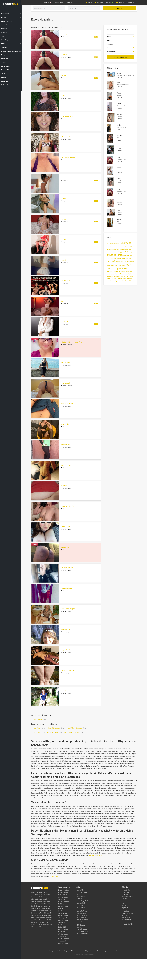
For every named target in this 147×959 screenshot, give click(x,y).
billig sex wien (118, 281)
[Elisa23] (110, 160)
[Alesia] (110, 181)
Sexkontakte (126, 890)
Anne (118, 82)
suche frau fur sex (127, 922)
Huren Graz (112, 261)
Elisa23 (64, 34)
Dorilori (60, 908)
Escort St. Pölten (81, 911)
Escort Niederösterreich (72, 732)
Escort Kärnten (81, 917)
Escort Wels (80, 905)
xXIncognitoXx (66, 588)
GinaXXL (64, 486)
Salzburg (120, 116)
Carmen (119, 93)
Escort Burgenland (82, 933)
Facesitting (110, 243)
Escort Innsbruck (81, 892)
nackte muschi (110, 265)
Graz (119, 127)
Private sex (125, 892)
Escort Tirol (36, 732)
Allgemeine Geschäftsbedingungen (96, 951)
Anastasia (65, 424)
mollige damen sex (124, 271)
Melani (119, 168)
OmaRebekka (62, 895)
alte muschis (110, 276)
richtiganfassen (67, 403)
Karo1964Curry (67, 116)
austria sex (125, 905)
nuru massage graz (114, 249)
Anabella (64, 321)
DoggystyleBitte (63, 890)
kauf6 (132, 261)
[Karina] (109, 106)
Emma (63, 219)
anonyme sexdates (127, 896)
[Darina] (111, 74)
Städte (120, 2)
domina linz (113, 269)
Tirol (119, 148)
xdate (114, 247)
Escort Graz (80, 894)
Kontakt (70, 951)
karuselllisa (65, 445)
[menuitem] (89, 2)
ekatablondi (65, 137)
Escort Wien (37, 728)
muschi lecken (128, 274)
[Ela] (110, 203)
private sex (126, 261)
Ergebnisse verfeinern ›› (120, 57)
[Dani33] (109, 128)
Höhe (108, 40)
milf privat (125, 894)
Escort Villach (37, 719)
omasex (124, 898)
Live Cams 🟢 (109, 2)
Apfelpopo (61, 922)
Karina (119, 104)
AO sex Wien (120, 274)
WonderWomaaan (68, 157)
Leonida (119, 114)
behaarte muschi (125, 276)
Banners (81, 951)
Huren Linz (79, 898)
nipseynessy (65, 547)
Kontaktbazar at (121, 247)
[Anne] (110, 85)
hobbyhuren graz (128, 252)
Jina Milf (119, 136)
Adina (118, 210)
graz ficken (117, 258)
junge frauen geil (127, 919)
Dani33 (119, 125)
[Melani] (110, 171)
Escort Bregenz (81, 913)
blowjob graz (124, 249)
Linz (119, 170)
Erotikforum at (117, 243)
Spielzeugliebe (66, 465)
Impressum (111, 951)
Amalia (63, 178)
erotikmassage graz (125, 258)
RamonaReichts (63, 913)
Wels (127, 84)
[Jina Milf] (110, 138)
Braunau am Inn (122, 75)
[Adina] (111, 212)
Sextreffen (69, 2)
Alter (108, 48)
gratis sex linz (122, 269)
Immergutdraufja (67, 506)
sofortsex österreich (125, 908)
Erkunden (100, 2)
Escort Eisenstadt (82, 915)
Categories (52, 951)
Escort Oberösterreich (74, 728)
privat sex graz (114, 254)
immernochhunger (68, 609)
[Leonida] (111, 117)
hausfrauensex (126, 901)
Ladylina (61, 904)
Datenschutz (120, 951)
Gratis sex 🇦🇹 (47, 2)
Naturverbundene (67, 670)
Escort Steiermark (54, 728)
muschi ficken (118, 278)
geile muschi (117, 276)
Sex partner (125, 911)
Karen (63, 198)
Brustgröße (110, 44)
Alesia (119, 178)
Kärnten (64, 36)
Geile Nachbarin (58, 2)
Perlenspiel (65, 383)
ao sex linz (115, 271)
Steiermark (123, 127)
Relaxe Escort (66, 280)
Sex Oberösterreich (95, 855)
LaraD (63, 691)
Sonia (63, 301)
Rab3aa (64, 96)
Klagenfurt (69, 36)
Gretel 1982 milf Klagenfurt (71, 342)
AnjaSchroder (66, 650)
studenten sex (126, 917)
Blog (65, 951)
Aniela (63, 239)
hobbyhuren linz (119, 265)
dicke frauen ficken (127, 281)
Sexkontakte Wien (127, 924)
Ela (118, 200)
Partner (75, 951)
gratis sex (125, 903)
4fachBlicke (65, 527)
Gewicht (109, 36)
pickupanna (62, 932)
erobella (120, 261)
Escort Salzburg (52, 732)
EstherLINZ (62, 927)
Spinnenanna (62, 936)
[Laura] (110, 149)
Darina (119, 73)
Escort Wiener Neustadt (81, 908)
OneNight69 (66, 629)
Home (90, 2)
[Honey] (110, 222)
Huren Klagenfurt (82, 901)
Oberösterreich (130, 75)
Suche (120, 8)
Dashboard (131, 2)
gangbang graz (120, 252)
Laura (118, 146)
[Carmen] (109, 96)
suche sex (125, 915)
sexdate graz (126, 255)
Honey (119, 219)
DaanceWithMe (67, 568)
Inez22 (63, 260)
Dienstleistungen (111, 51)
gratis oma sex (127, 278)
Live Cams (60, 951)
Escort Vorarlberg (82, 931)
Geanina (64, 75)
